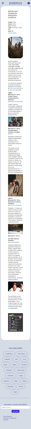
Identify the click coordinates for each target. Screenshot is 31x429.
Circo (24, 359)
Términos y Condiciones (9, 418)
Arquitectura (9, 353)
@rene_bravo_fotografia (14, 205)
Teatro (15, 392)
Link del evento (12, 33)
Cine (16, 359)
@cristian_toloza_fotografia (15, 101)
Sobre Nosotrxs (7, 416)
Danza (5, 364)
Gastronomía (20, 370)
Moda (15, 381)
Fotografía (9, 370)
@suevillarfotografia (13, 242)
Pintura (21, 386)
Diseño (14, 364)
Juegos (21, 375)
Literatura (6, 381)
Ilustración (10, 375)
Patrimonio (10, 386)
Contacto (5, 420)
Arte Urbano (21, 353)
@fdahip (10, 134)
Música (25, 381)
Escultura (24, 364)
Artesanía (7, 359)
